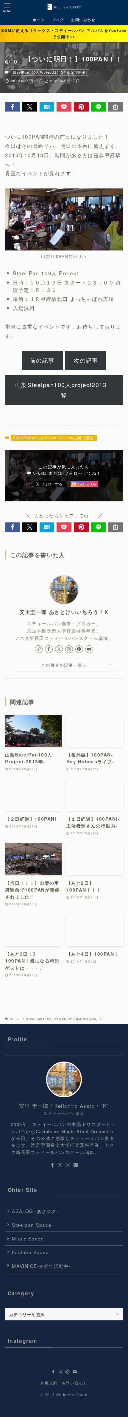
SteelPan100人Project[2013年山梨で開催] (50, 72)
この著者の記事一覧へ (64, 665)
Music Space (28, 1238)
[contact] (76, 1165)
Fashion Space (30, 1252)
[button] (12, 107)
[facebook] (49, 649)
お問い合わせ (75, 1383)
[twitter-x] (59, 649)
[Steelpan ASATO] (64, 7)
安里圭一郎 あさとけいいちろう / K (63, 612)
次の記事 (86, 360)
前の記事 (42, 360)
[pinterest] (79, 649)
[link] (39, 649)
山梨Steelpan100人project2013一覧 (64, 389)
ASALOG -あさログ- (35, 1211)
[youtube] (89, 649)
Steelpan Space (31, 1224)
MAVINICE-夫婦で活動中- (41, 1266)
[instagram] (69, 649)
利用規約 (49, 1383)
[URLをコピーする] (115, 107)
